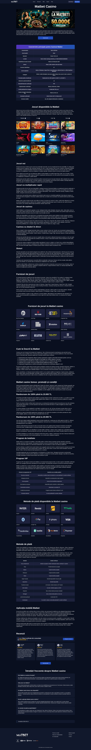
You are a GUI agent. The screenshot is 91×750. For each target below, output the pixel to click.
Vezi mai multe (45, 663)
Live (37, 118)
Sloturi (67, 118)
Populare (22, 118)
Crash (52, 118)
